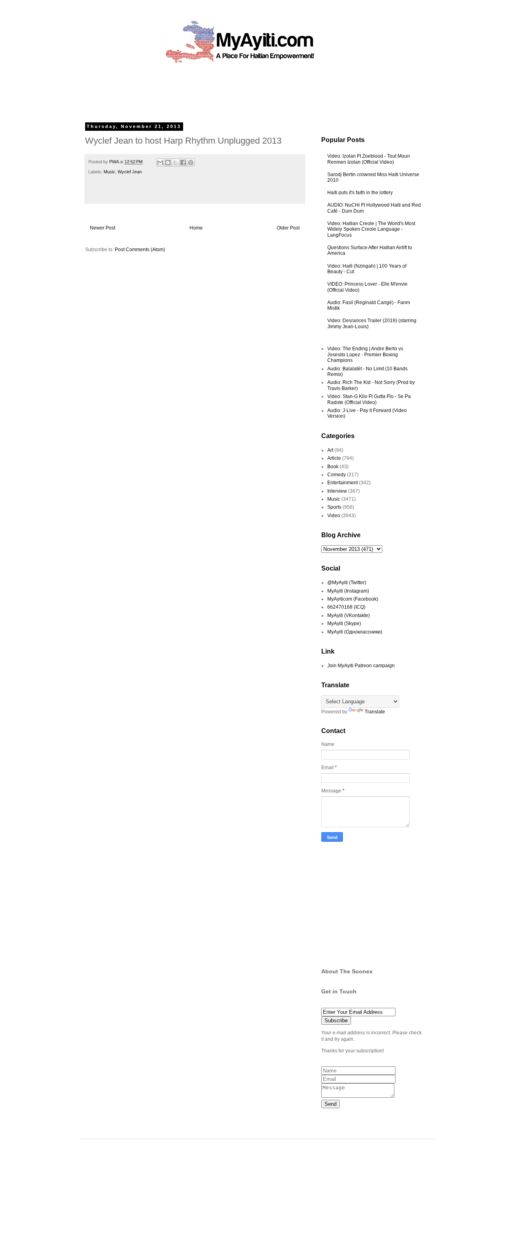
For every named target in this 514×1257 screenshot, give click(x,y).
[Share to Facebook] (183, 162)
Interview (337, 491)
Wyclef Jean (130, 171)
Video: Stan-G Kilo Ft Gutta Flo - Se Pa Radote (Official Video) (369, 399)
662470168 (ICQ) (346, 607)
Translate (375, 712)
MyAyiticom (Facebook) (352, 599)
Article (334, 458)
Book (333, 466)
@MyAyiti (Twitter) (346, 582)
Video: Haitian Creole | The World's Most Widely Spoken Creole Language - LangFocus (371, 229)
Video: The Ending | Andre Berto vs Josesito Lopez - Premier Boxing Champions (365, 354)
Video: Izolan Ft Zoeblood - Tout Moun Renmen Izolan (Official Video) (368, 158)
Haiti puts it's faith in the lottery (360, 192)
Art (330, 450)
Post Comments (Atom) (140, 249)
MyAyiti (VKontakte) (348, 615)
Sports (334, 507)
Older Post (288, 228)
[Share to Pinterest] (191, 162)
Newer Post (102, 228)
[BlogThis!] (168, 162)
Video (333, 515)
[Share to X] (175, 162)
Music (109, 171)
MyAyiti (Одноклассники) (354, 632)
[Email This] (160, 162)
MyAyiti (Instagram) (348, 591)
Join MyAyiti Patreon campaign (361, 665)
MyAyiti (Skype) (344, 623)
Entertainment (342, 482)
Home (196, 228)
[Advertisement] (238, 90)
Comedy (336, 474)
